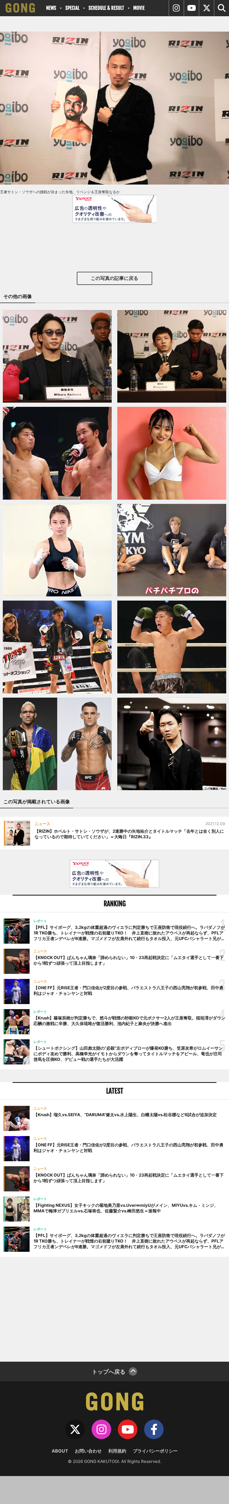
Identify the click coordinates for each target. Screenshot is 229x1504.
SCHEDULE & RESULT (106, 8)
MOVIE (139, 8)
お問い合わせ (88, 1451)
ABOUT (60, 1451)
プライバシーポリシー (155, 1451)
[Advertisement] (114, 1308)
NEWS (51, 8)
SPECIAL (72, 8)
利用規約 (117, 1451)
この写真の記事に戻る (114, 278)
